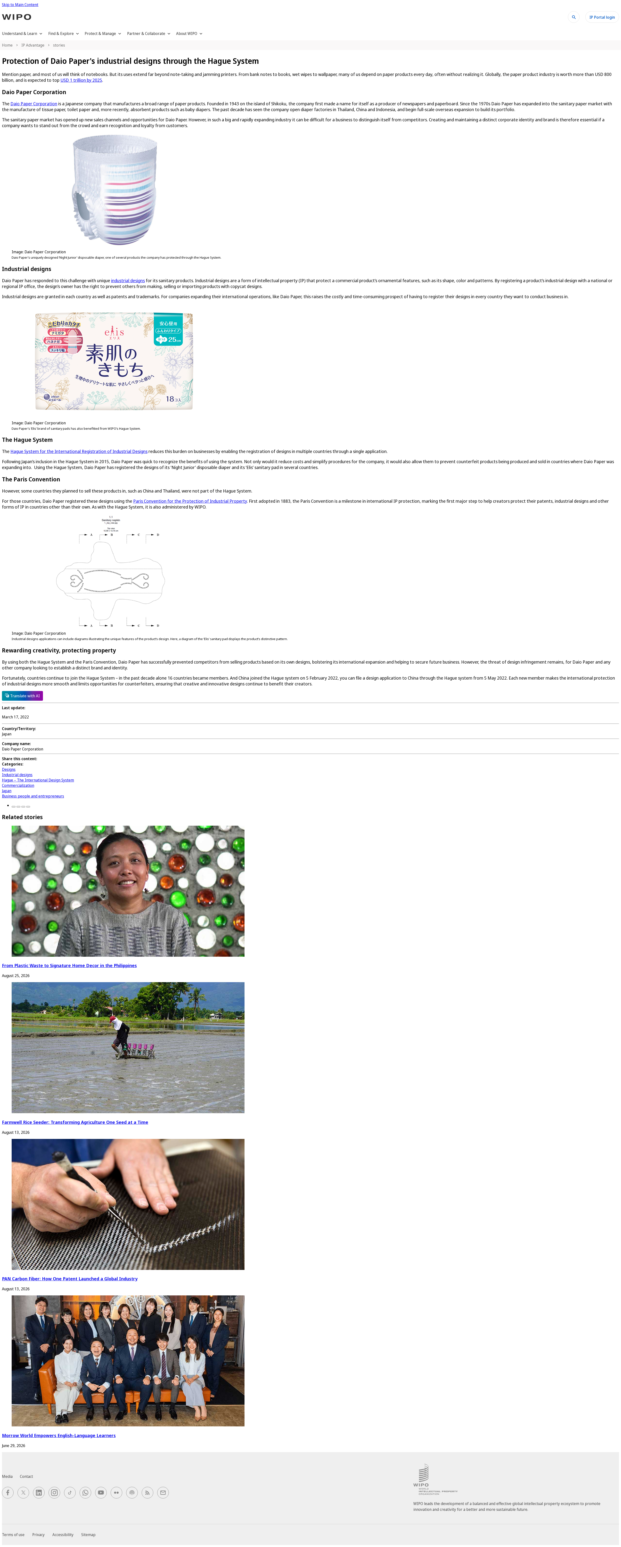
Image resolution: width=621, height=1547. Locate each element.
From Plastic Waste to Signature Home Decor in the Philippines (69, 965)
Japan (6, 790)
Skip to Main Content (20, 4)
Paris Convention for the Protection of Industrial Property (190, 501)
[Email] (28, 806)
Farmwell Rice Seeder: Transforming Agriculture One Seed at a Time (75, 1122)
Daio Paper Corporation (33, 104)
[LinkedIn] (23, 806)
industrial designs (128, 280)
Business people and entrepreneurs (33, 796)
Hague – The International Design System (38, 780)
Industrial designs (17, 774)
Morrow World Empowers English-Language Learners (59, 1435)
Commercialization (18, 785)
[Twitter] (18, 806)
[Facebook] (14, 806)
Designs (9, 769)
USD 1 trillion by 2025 (81, 80)
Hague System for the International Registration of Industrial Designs (78, 451)
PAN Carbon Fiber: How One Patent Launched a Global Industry (70, 1278)
